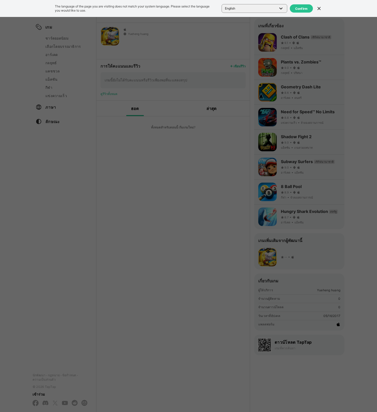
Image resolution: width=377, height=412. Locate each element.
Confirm (301, 9)
